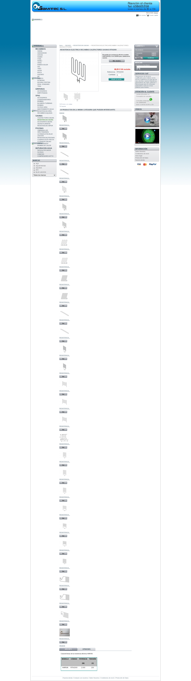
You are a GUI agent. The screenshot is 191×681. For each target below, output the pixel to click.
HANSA (39, 51)
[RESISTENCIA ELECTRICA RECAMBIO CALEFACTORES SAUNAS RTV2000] (64, 265)
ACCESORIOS (42, 91)
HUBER (39, 57)
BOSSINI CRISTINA (43, 82)
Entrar (156, 13)
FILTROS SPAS (42, 107)
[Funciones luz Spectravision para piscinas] (147, 143)
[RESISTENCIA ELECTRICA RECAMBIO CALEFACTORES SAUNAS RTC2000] (64, 371)
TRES (39, 68)
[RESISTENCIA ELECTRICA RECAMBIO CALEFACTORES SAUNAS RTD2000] (64, 336)
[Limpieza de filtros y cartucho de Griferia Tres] (147, 126)
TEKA (39, 86)
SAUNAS (38, 116)
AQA (37, 163)
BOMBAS (40, 105)
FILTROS (40, 152)
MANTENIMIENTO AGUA (45, 109)
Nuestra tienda (140, 160)
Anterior (61, 113)
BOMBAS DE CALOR (44, 145)
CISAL (39, 59)
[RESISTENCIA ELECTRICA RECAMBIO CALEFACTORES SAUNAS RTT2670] (64, 424)
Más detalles (117, 61)
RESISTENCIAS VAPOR (45, 125)
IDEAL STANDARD (43, 84)
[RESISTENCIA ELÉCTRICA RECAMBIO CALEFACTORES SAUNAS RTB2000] (64, 176)
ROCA (39, 72)
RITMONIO (41, 80)
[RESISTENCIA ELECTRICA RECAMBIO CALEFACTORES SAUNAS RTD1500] (64, 318)
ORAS (39, 63)
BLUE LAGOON (41, 172)
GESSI (39, 70)
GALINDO (40, 74)
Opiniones (86, 649)
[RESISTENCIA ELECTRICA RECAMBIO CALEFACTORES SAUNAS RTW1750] (64, 478)
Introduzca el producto (143, 65)
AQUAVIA (39, 168)
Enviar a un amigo (66, 104)
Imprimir (63, 106)
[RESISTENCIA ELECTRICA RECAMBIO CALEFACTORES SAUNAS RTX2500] (64, 531)
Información (141, 149)
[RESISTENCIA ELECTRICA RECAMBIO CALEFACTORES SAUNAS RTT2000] (64, 407)
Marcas (36, 160)
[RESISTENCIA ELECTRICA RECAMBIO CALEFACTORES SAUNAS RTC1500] (64, 354)
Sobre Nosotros (140, 151)
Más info (68, 649)
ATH (37, 170)
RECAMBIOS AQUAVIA (44, 113)
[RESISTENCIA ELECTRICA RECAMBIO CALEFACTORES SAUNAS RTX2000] (64, 513)
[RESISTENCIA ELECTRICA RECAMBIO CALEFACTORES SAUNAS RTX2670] (64, 548)
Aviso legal (138, 156)
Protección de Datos (141, 158)
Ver (63, 128)
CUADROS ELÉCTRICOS (45, 139)
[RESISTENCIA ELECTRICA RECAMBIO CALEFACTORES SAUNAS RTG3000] (64, 601)
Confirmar (151, 58)
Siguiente (62, 645)
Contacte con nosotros (81, 678)
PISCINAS (39, 128)
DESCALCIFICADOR (44, 150)
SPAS (37, 96)
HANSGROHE (42, 53)
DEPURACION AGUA (43, 148)
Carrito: (152, 15)
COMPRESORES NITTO (45, 156)
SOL (38, 66)
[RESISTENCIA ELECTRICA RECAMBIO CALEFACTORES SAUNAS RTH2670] (64, 212)
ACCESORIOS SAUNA (44, 122)
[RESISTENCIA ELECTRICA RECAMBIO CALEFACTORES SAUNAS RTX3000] (64, 566)
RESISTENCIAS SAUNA (45, 120)
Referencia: (111, 72)
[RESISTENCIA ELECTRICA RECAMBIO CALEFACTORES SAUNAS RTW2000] (64, 495)
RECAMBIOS (40, 49)
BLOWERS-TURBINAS (44, 103)
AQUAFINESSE (41, 166)
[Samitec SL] (55, 5)
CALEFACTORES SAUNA (45, 118)
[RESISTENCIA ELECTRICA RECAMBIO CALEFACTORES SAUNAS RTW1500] (64, 460)
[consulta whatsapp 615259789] (150, 100)
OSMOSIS (40, 154)
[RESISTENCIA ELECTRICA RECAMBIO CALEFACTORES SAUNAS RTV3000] (64, 300)
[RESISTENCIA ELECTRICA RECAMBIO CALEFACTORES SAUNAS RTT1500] (64, 389)
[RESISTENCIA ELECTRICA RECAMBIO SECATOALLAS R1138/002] (64, 637)
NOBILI (39, 61)
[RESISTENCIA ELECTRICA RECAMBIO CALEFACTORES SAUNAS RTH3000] (64, 230)
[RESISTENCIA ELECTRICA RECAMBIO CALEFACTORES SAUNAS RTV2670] (64, 283)
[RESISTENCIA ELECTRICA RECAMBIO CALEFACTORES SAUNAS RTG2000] (64, 584)
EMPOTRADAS (42, 93)
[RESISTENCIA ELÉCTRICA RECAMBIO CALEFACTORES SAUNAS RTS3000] (64, 141)
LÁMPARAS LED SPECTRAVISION (43, 131)
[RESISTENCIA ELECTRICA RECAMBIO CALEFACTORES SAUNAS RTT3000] (64, 442)
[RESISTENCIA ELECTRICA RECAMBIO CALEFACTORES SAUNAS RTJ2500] (64, 619)
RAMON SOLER (42, 64)
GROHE (40, 55)
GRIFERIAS (40, 89)
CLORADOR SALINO (44, 141)
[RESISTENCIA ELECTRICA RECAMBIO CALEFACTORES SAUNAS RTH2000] (66, 102)
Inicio (61, 45)
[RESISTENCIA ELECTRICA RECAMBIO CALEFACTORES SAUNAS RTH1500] (64, 194)
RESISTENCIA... (64, 125)
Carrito (139, 46)
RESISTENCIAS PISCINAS (46, 137)
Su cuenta (142, 15)
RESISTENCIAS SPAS (44, 111)
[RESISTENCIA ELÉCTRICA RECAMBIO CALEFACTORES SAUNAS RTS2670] (64, 123)
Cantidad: (112, 75)
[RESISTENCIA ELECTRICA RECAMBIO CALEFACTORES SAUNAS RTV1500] (64, 247)
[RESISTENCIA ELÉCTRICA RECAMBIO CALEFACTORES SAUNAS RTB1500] (64, 159)
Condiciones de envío (142, 153)
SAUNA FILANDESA (43, 123)
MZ (38, 76)
